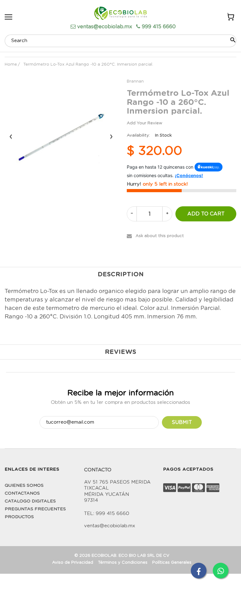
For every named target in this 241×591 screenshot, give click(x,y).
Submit (182, 422)
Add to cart (206, 213)
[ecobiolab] (120, 14)
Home (11, 64)
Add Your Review (144, 123)
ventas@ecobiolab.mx (104, 26)
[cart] (230, 18)
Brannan (135, 81)
